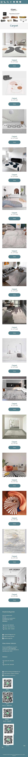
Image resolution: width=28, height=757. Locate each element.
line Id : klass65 (7, 721)
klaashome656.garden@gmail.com (12, 671)
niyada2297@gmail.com (9, 634)
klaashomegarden (8, 638)
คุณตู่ (7, 689)
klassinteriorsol (7, 675)
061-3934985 (10, 660)
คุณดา (7, 703)
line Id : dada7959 (7, 705)
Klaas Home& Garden (9, 636)
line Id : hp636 (6, 691)
